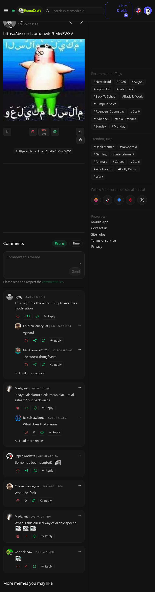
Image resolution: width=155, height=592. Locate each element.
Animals (101, 161)
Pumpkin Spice (106, 104)
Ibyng (18, 296)
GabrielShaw (23, 552)
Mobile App (99, 222)
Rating (59, 243)
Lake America (126, 119)
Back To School (106, 96)
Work (99, 176)
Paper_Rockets (25, 456)
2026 (122, 82)
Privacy (96, 246)
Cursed (120, 161)
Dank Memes (105, 147)
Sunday (101, 126)
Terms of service (103, 240)
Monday (119, 126)
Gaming (101, 154)
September (103, 89)
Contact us (99, 228)
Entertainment (124, 154)
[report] (80, 132)
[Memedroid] (12, 11)
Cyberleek (102, 119)
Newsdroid (103, 82)
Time (76, 243)
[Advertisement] (121, 40)
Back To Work (133, 96)
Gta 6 (136, 111)
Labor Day (126, 89)
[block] (80, 140)
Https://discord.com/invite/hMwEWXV (44, 151)
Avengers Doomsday (110, 111)
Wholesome (104, 169)
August (138, 82)
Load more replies (31, 373)
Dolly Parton (128, 169)
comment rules (52, 282)
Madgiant (21, 388)
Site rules (98, 234)
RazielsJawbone (33, 418)
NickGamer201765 (36, 350)
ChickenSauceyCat (35, 326)
